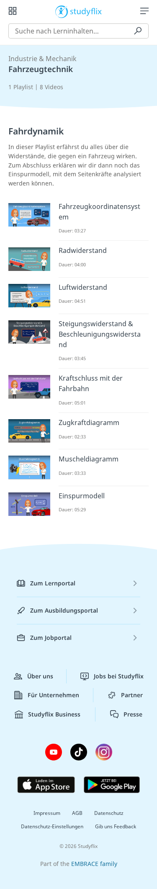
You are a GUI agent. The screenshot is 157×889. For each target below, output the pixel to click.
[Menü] (144, 10)
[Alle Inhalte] (12, 10)
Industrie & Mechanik (42, 58)
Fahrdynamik (36, 131)
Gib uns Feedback (115, 826)
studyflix (86, 10)
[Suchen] (138, 31)
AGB (77, 813)
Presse (133, 714)
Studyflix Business (54, 714)
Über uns (40, 676)
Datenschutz (109, 813)
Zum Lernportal (52, 583)
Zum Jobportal (51, 638)
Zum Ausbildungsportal (64, 610)
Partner (132, 695)
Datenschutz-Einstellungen (52, 826)
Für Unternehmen (53, 695)
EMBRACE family (94, 864)
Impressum (46, 813)
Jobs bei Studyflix (119, 676)
